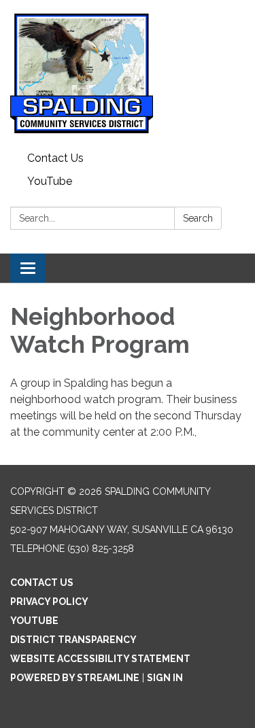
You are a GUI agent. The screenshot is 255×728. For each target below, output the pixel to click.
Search (198, 218)
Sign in (165, 677)
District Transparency (73, 639)
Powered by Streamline (74, 677)
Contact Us (55, 158)
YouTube (49, 181)
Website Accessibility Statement (100, 658)
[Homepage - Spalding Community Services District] (127, 73)
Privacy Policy (49, 601)
